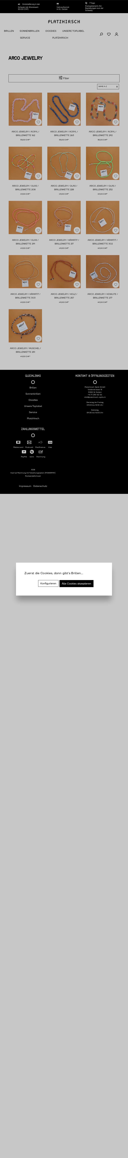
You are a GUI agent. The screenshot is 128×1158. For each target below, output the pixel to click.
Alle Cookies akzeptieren (76, 583)
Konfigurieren (48, 583)
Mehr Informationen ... (36, 577)
